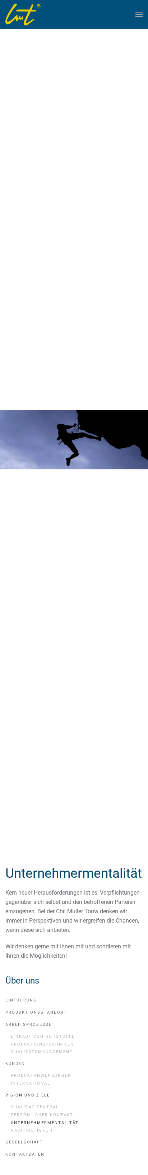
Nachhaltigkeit (32, 1130)
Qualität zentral (35, 1107)
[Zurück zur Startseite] (23, 14)
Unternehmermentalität (45, 1122)
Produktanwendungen (41, 1075)
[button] (139, 14)
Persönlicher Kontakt (42, 1115)
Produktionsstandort (36, 1012)
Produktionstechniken (42, 1044)
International (30, 1083)
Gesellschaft (24, 1142)
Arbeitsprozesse (28, 1024)
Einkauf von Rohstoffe (43, 1036)
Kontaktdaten (25, 1154)
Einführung (21, 1000)
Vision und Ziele (27, 1095)
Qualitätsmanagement (42, 1052)
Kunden (15, 1063)
